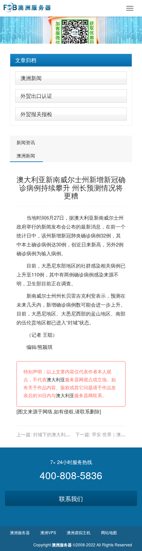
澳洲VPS (48, 532)
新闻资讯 (26, 142)
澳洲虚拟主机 (78, 532)
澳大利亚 (84, 217)
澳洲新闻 (31, 78)
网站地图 (109, 532)
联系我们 (71, 498)
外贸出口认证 (36, 96)
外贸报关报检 (36, 114)
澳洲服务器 (20, 532)
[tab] (71, 60)
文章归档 (25, 60)
